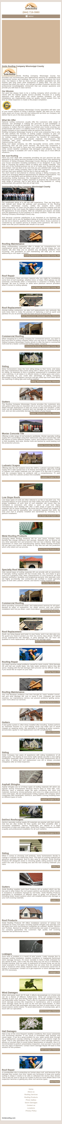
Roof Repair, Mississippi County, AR (45, 287)
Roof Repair (54, 1081)
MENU (31, 16)
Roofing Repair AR (52, 672)
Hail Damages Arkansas (50, 1050)
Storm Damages (31, 1103)
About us (31, 1092)
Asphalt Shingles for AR (50, 799)
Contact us (31, 1105)
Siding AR (55, 866)
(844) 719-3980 (31, 12)
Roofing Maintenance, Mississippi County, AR (41, 255)
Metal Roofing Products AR (49, 549)
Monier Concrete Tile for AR (48, 445)
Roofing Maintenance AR (49, 702)
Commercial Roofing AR (50, 611)
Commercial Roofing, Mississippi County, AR (42, 346)
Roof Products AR (52, 934)
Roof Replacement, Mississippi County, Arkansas (40, 316)
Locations (31, 1108)
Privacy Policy (31, 1111)
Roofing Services (31, 1094)
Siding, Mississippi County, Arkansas (45, 381)
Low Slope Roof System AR (48, 516)
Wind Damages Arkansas (49, 1011)
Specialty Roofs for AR (50, 583)
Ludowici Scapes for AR (50, 477)
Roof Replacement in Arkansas (47, 642)
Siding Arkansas (53, 764)
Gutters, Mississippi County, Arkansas (44, 413)
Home (31, 1089)
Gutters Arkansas (52, 732)
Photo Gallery (31, 1100)
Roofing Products (31, 1097)
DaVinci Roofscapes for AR (49, 833)
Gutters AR (55, 900)
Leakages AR (54, 972)
